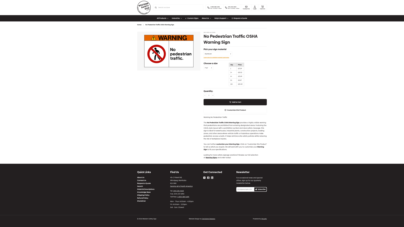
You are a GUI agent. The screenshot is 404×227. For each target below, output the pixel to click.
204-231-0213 (178, 191)
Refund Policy (142, 198)
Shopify (264, 219)
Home (139, 25)
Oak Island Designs (208, 219)
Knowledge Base (144, 192)
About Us (140, 177)
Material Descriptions (145, 189)
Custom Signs (192, 18)
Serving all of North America (181, 186)
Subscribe (262, 189)
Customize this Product (236, 110)
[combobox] (179, 7)
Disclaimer (141, 201)
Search (140, 186)
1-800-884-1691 (183, 197)
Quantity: (208, 91)
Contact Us (141, 180)
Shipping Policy (143, 195)
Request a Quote (240, 18)
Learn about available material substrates (216, 57)
